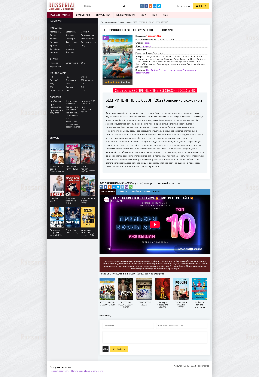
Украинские (55, 66)
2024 (165, 15)
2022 (143, 15)
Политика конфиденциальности (87, 371)
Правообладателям (59, 371)
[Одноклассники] (110, 187)
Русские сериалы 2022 (127, 22)
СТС (52, 87)
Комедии (70, 35)
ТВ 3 (67, 77)
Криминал (55, 45)
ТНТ (67, 90)
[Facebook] (105, 187)
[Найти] (124, 6)
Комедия (146, 46)
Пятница (69, 87)
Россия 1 (54, 80)
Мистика (54, 52)
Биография (71, 49)
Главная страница (60, 15)
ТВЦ (52, 83)
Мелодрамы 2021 (125, 15)
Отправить (119, 349)
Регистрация (183, 6)
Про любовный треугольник (72, 113)
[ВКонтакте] (101, 187)
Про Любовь (152, 70)
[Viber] (126, 187)
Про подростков (71, 119)
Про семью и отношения (170, 70)
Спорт (68, 45)
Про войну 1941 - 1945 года (88, 102)
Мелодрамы (55, 32)
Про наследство (55, 105)
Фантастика (71, 42)
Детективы (71, 32)
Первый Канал (56, 90)
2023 (154, 15)
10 (129, 82)
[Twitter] (118, 187)
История (85, 32)
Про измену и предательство (73, 125)
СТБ (83, 83)
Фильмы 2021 (83, 15)
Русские (54, 63)
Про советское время (86, 109)
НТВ (52, 77)
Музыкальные (87, 38)
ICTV (83, 90)
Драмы (53, 35)
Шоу (83, 45)
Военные (54, 42)
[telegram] (122, 187)
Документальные (88, 42)
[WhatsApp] (130, 187)
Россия (147, 42)
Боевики (54, 38)
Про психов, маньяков (71, 102)
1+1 (82, 87)
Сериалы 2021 (103, 15)
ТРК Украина (87, 80)
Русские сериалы (108, 22)
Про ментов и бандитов (56, 111)
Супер (84, 77)
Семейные (55, 49)
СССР (83, 63)
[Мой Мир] (114, 187)
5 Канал (69, 83)
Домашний (71, 80)
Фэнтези (70, 52)
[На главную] (62, 6)
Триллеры (70, 38)
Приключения (87, 35)
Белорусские (72, 63)
